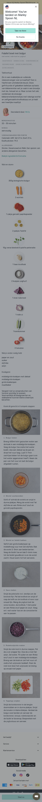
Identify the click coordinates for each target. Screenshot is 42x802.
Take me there (20, 31)
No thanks (20, 37)
